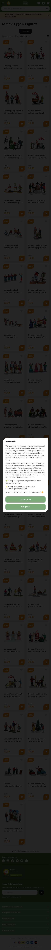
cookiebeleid (29, 477)
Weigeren (25, 507)
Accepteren (25, 499)
